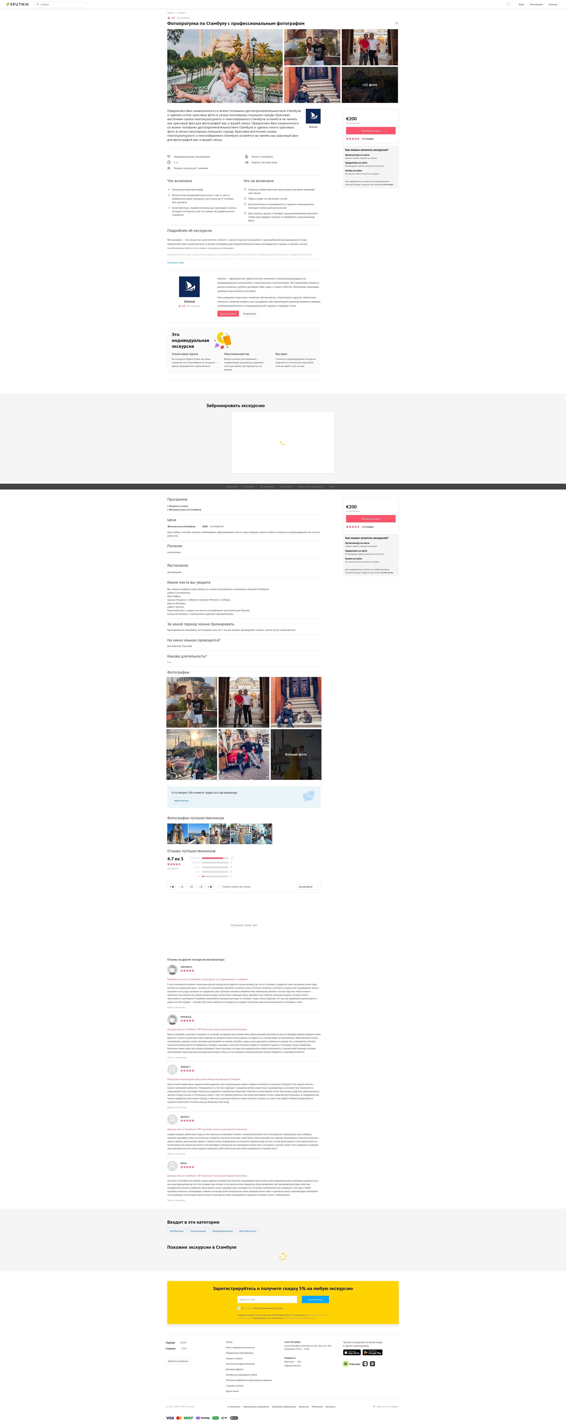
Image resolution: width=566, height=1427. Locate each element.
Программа (232, 486)
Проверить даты (370, 130)
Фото (332, 486)
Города (176, 1342)
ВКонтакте (289, 1362)
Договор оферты (234, 1369)
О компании (234, 1406)
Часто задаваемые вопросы (240, 1347)
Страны (176, 1348)
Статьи (229, 1342)
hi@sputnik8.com (292, 1365)
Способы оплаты (234, 1385)
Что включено (267, 486)
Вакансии (304, 1406)
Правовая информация (284, 1406)
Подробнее (249, 313)
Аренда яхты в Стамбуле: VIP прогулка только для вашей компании (207, 1029)
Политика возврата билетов (240, 1364)
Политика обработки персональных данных (249, 1380)
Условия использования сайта (241, 1374)
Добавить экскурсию (178, 1361)
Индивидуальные (222, 1230)
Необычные (177, 1230)
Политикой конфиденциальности (301, 1318)
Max (299, 1362)
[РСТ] (372, 1363)
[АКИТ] (365, 1363)
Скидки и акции (234, 1358)
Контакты (330, 1406)
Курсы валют (232, 1391)
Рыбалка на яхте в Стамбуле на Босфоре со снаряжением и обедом (207, 979)
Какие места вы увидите (310, 486)
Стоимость (248, 486)
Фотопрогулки (247, 1230)
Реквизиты (317, 1406)
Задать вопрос (228, 313)
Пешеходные (198, 1230)
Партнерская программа (256, 1406)
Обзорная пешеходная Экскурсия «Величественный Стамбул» (203, 1079)
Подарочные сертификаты (239, 1353)
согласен (247, 1308)
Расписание (286, 486)
